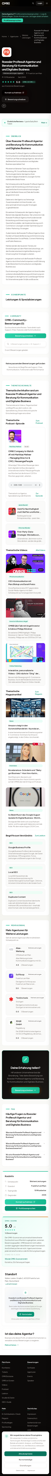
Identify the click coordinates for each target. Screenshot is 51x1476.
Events (30, 1376)
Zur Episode (39, 494)
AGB (29, 1430)
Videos (4, 1385)
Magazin (5, 1418)
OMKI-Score (28, 82)
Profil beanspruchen (12, 20)
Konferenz (6, 1368)
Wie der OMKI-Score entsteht (16, 1259)
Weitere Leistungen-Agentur (13, 73)
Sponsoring (6, 1427)
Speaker (30, 1380)
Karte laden (27, 1314)
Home (4, 36)
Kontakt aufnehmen (13, 93)
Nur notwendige (25, 1460)
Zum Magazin (38, 693)
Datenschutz (32, 1418)
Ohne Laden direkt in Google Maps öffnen (25, 1319)
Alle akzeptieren (25, 1454)
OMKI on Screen (8, 1380)
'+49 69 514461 (11, 1284)
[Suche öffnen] (33, 3)
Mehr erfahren (10, 1345)
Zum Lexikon (40, 835)
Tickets (5, 1372)
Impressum (31, 1414)
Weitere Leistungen (38, 1181)
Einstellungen (25, 1465)
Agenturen (14, 36)
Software (31, 1368)
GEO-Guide (6, 1402)
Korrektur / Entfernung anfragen (17, 1262)
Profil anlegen (7, 1422)
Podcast (5, 1389)
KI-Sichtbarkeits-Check (11, 1414)
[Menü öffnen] (47, 3)
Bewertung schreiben (17, 99)
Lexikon (5, 1393)
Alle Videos (40, 550)
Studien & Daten (8, 1398)
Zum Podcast (39, 422)
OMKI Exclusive (7, 1376)
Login (40, 3)
